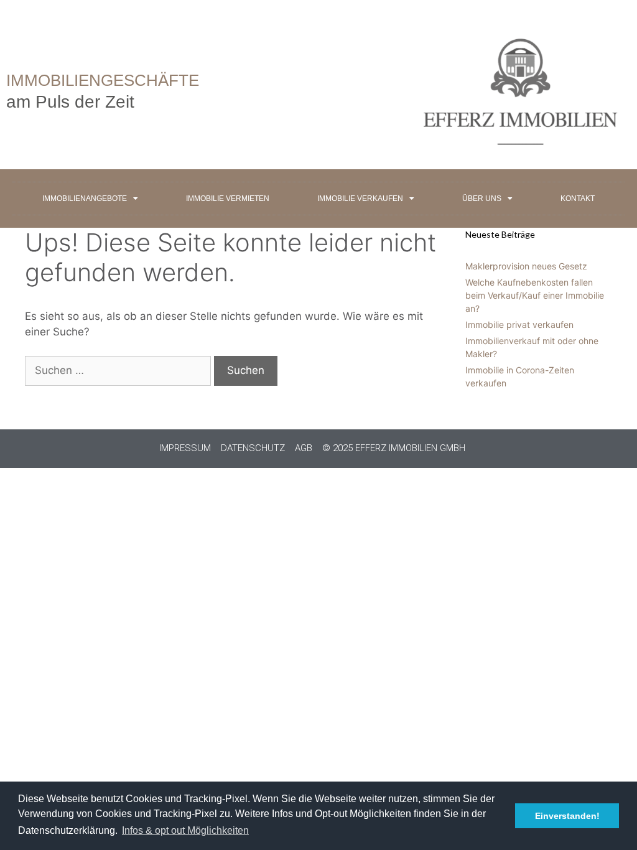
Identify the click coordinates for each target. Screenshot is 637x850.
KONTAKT (577, 198)
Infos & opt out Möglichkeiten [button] (185, 830)
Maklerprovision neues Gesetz (526, 266)
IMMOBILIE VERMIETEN (227, 198)
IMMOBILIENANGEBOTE (84, 198)
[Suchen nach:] (119, 370)
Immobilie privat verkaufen (519, 324)
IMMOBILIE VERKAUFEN (360, 198)
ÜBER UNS (481, 198)
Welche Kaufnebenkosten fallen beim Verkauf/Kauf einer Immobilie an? (534, 295)
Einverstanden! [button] (567, 816)
